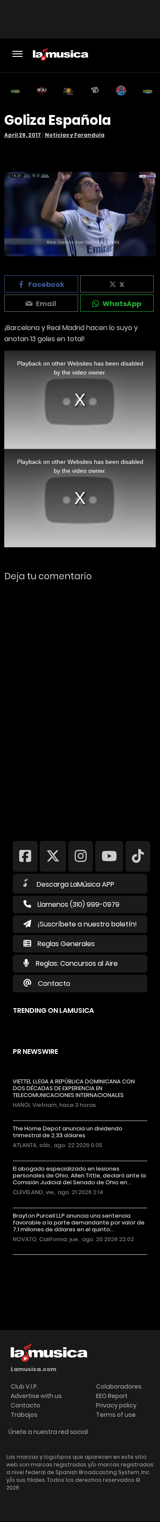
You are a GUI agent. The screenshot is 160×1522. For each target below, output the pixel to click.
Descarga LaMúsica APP (75, 884)
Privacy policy (116, 1405)
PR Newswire (35, 1051)
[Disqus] (80, 705)
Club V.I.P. (24, 1386)
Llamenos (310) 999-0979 (78, 904)
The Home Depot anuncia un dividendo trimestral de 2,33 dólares (67, 1132)
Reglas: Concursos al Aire (77, 963)
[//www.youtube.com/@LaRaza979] (109, 856)
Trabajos (24, 1414)
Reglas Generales (66, 944)
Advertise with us (36, 1396)
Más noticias (41, 1259)
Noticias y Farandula (75, 135)
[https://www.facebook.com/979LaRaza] (25, 856)
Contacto (54, 983)
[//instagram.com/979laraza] (80, 856)
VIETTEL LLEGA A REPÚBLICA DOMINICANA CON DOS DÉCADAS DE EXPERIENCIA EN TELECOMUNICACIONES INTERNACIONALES (74, 1088)
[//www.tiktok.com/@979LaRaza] (137, 856)
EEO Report (112, 1396)
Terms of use (116, 1414)
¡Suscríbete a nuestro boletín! (87, 924)
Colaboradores (119, 1386)
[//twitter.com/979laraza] (53, 856)
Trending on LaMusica (53, 1010)
